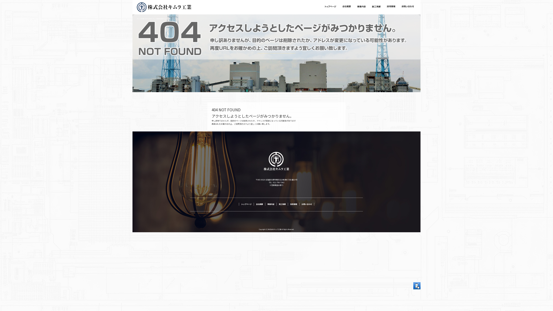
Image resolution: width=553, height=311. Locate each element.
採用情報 (391, 7)
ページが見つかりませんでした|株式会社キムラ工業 (153, 19)
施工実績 (376, 7)
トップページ (330, 7)
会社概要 (346, 7)
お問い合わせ (408, 7)
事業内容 (361, 7)
